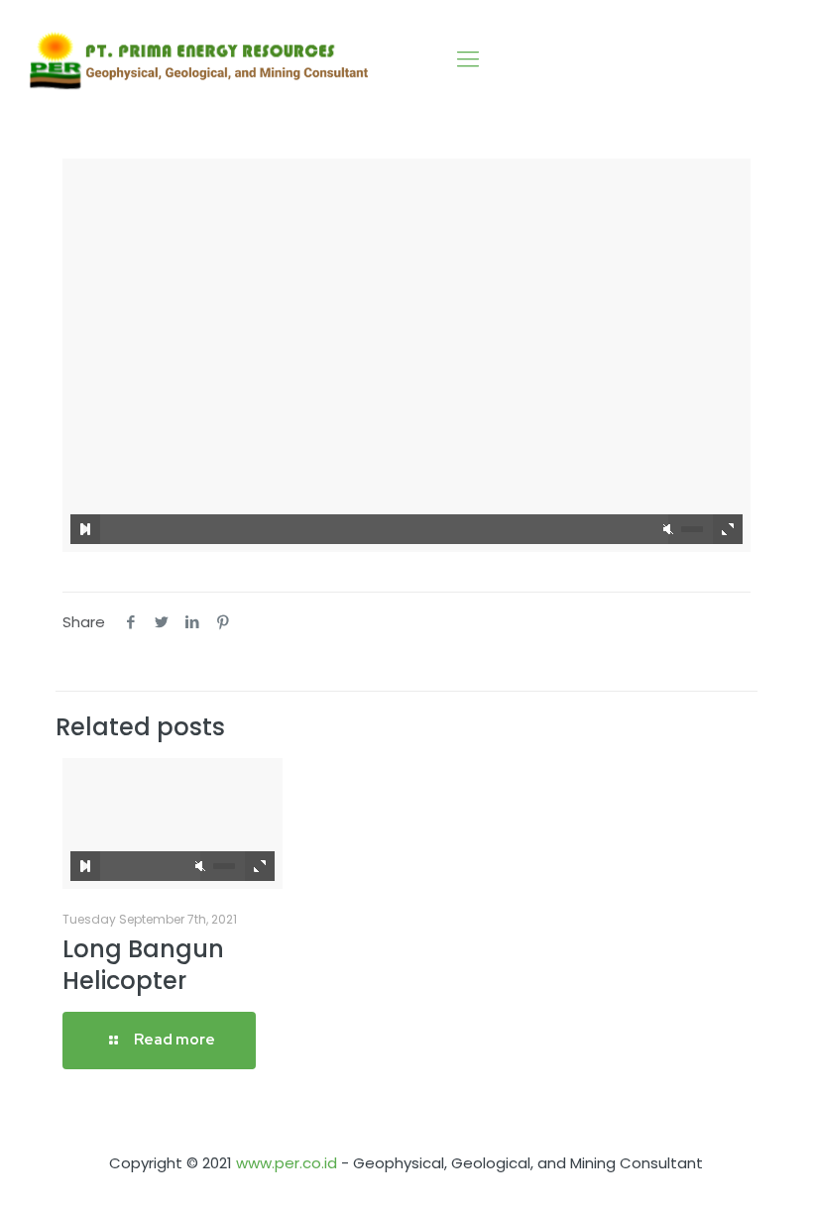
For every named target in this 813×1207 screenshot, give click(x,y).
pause (85, 529)
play (406, 326)
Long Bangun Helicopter (143, 965)
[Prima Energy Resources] (199, 59)
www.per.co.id (286, 1162)
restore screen (728, 529)
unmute (668, 529)
